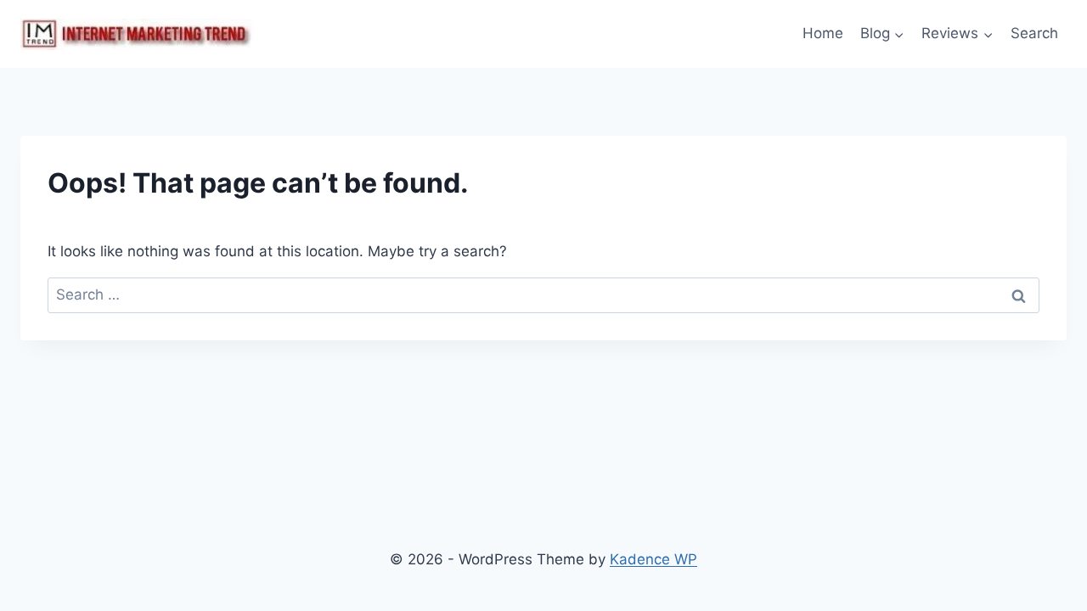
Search (1034, 33)
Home (823, 33)
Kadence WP (653, 559)
